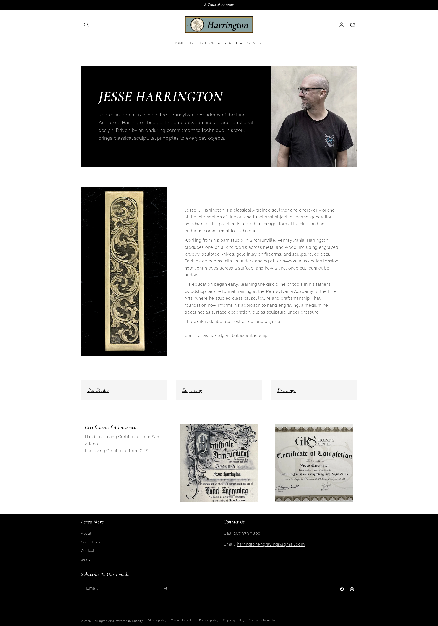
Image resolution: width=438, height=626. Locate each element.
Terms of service (182, 620)
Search (87, 559)
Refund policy (209, 620)
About (86, 534)
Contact (87, 551)
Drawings (286, 390)
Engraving (192, 390)
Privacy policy (157, 620)
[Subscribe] (165, 589)
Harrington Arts (103, 621)
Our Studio (98, 390)
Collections (90, 542)
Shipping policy (233, 620)
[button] (86, 24)
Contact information (263, 620)
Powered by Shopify (129, 621)
